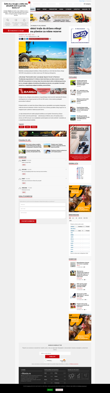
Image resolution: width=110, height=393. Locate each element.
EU (45, 382)
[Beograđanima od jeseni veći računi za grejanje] (73, 264)
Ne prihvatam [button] (59, 389)
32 (86, 299)
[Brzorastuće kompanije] (78, 376)
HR (76, 218)
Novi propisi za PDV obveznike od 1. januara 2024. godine (83, 295)
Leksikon (31, 9)
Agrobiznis (21, 34)
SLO (73, 218)
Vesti (38, 9)
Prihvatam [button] (50, 389)
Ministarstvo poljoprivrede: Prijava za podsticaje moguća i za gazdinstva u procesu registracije (83, 274)
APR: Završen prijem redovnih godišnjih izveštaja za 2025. (82, 285)
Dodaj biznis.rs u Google (17, 30)
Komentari (22, 157)
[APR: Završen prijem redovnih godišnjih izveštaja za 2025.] (73, 285)
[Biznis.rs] (26, 373)
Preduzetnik (53, 9)
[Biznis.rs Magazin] (80, 139)
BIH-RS (80, 218)
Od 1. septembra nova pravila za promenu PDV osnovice (83, 92)
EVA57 (23, 178)
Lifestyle (77, 9)
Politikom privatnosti (74, 364)
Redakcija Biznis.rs (33, 36)
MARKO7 (24, 160)
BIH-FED (86, 218)
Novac (45, 9)
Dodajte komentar (25, 196)
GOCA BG (24, 169)
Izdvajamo (79, 298)
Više (50, 38)
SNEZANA (24, 187)
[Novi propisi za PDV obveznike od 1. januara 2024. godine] (73, 295)
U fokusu (68, 9)
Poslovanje (79, 288)
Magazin (84, 9)
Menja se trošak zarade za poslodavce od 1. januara (83, 100)
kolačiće (29, 386)
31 (86, 309)
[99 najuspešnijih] (71, 376)
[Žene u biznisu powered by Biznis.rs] (85, 376)
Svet (45, 376)
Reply (24, 164)
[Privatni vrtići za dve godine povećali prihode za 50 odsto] (73, 305)
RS (70, 218)
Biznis (61, 9)
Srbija (29, 34)
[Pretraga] (89, 9)
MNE (70, 220)
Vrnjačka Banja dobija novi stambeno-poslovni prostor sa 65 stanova (83, 109)
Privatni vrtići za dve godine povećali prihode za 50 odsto (83, 305)
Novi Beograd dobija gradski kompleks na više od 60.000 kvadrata (83, 117)
